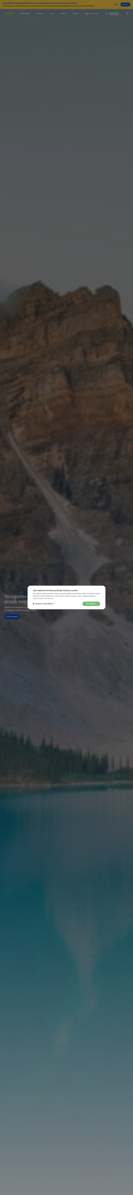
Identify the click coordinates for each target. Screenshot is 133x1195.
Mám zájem (68, 607)
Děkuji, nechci (84, 607)
